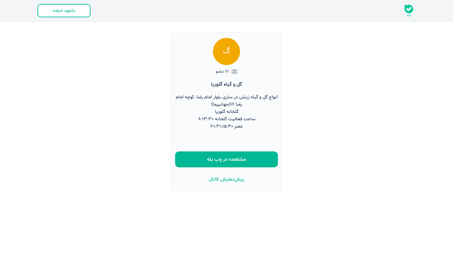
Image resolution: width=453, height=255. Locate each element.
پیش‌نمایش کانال (226, 179)
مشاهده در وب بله (226, 159)
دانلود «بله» (64, 11)
